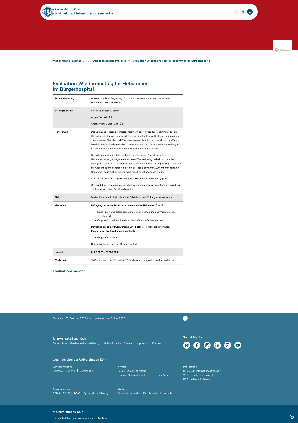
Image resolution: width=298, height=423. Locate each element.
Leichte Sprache (112, 343)
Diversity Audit (160, 375)
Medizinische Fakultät (67, 60)
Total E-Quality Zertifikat (132, 370)
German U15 (86, 370)
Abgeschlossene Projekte (110, 60)
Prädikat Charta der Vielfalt (133, 375)
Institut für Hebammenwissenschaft (85, 13)
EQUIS (66, 393)
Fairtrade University (129, 393)
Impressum (142, 343)
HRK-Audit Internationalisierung (201, 370)
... (89, 60)
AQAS (77, 393)
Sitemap (128, 343)
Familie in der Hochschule (157, 393)
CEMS (56, 393)
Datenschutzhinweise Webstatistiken (74, 417)
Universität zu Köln (76, 9)
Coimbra (58, 370)
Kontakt (156, 343)
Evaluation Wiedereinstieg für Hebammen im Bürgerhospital (171, 60)
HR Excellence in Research (198, 379)
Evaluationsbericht (69, 271)
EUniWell (71, 370)
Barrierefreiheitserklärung (84, 343)
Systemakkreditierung (96, 393)
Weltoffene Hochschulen (197, 375)
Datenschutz (60, 343)
